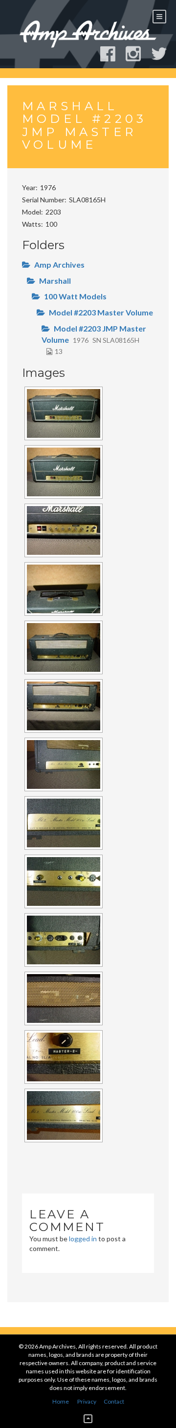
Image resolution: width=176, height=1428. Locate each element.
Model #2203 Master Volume (101, 312)
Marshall (55, 280)
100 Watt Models (75, 296)
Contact (114, 1401)
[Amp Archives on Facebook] (112, 53)
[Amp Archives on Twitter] (163, 53)
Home (60, 1401)
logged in (83, 1238)
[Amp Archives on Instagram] (138, 53)
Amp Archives (59, 264)
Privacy (86, 1401)
